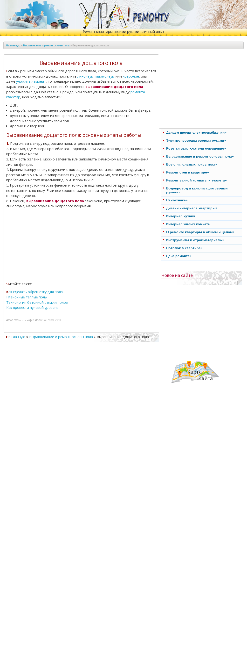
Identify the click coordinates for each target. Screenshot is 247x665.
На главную (13, 45)
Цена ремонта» (179, 256)
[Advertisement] (48, 246)
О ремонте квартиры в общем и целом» (200, 232)
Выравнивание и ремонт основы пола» (200, 156)
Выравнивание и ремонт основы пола (46, 45)
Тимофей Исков (32, 320)
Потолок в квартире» (184, 248)
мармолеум (105, 76)
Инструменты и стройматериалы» (195, 240)
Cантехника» (177, 200)
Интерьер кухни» (180, 216)
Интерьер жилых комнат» (188, 224)
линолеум (85, 76)
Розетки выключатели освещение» (196, 148)
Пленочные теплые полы (26, 297)
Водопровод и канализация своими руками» (197, 190)
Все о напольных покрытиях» (191, 164)
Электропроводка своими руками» (196, 140)
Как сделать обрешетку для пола (34, 291)
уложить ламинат (31, 81)
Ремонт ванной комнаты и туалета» (196, 180)
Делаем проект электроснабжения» (196, 132)
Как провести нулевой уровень (32, 307)
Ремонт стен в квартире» (187, 172)
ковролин (131, 76)
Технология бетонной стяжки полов (37, 302)
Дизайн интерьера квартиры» (191, 208)
